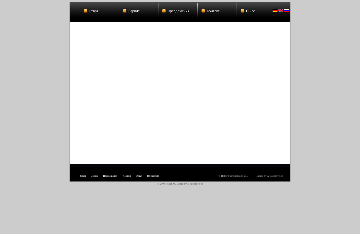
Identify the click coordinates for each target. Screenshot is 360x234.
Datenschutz (153, 176)
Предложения (110, 176)
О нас (139, 176)
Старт (83, 176)
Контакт (127, 176)
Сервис (94, 176)
